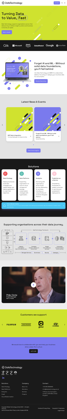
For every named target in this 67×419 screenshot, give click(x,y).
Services (24, 391)
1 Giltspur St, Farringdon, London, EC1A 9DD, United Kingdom (50, 393)
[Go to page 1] (32, 144)
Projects (24, 394)
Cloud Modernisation (8, 396)
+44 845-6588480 (48, 386)
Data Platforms (6, 389)
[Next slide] (64, 125)
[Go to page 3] (34, 144)
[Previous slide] (2, 125)
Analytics (4, 391)
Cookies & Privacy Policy (44, 408)
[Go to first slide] (64, 324)
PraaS (3, 394)
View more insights (33, 150)
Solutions (5, 383)
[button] (62, 3)
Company (25, 383)
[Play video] (33, 285)
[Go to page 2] (33, 144)
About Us (24, 386)
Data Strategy (6, 386)
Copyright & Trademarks (58, 408)
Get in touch (6, 32)
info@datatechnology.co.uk (51, 389)
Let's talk (33, 351)
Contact (57, 2)
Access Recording (41, 81)
